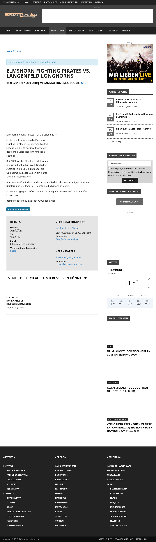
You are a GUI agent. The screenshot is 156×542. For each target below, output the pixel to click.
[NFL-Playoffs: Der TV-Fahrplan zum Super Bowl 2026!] (130, 336)
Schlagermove (118, 511)
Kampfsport (61, 502)
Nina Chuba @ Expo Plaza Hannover (134, 129)
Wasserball (61, 525)
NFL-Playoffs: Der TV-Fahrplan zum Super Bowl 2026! (129, 352)
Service (126, 30)
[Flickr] (140, 2)
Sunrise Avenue (15, 525)
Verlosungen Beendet (118, 419)
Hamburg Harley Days (119, 465)
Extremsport (62, 488)
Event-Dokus (23, 30)
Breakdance (62, 479)
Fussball (60, 493)
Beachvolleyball (64, 470)
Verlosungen (76, 30)
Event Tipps (57, 30)
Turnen (59, 520)
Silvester (115, 520)
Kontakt (36, 2)
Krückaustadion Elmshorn (68, 228)
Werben (99, 2)
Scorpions (12, 520)
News (8, 30)
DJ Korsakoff (14, 488)
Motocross (61, 507)
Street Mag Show (116, 470)
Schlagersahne (118, 516)
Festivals (8, 465)
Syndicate (12, 484)
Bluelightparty (118, 488)
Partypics (41, 30)
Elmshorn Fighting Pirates (68, 257)
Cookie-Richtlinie (69, 2)
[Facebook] (135, 2)
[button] (149, 30)
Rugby (58, 511)
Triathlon (61, 516)
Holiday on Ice (115, 479)
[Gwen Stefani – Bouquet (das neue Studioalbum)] (130, 372)
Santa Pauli (113, 475)
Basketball (61, 475)
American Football (65, 465)
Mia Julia (115, 502)
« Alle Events (13, 51)
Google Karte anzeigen (67, 239)
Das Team (112, 30)
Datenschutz (50, 2)
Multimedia (96, 30)
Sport (85, 83)
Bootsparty (116, 493)
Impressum (86, 2)
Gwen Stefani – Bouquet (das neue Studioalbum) (127, 389)
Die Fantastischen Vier (19, 511)
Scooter (11, 502)
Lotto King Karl (15, 516)
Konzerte (8, 493)
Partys (110, 484)
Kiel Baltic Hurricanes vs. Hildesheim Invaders (18, 300)
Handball (60, 498)
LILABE (113, 498)
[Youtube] (150, 2)
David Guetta (14, 498)
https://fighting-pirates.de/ (69, 264)
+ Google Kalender (18, 209)
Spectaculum (14, 479)
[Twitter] (145, 2)
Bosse (10, 507)
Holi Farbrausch (16, 470)
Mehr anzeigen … (117, 141)
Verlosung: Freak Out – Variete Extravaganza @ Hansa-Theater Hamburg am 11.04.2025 (129, 427)
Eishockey (60, 484)
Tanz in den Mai (118, 525)
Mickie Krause (117, 507)
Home (27, 2)
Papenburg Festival (17, 475)
